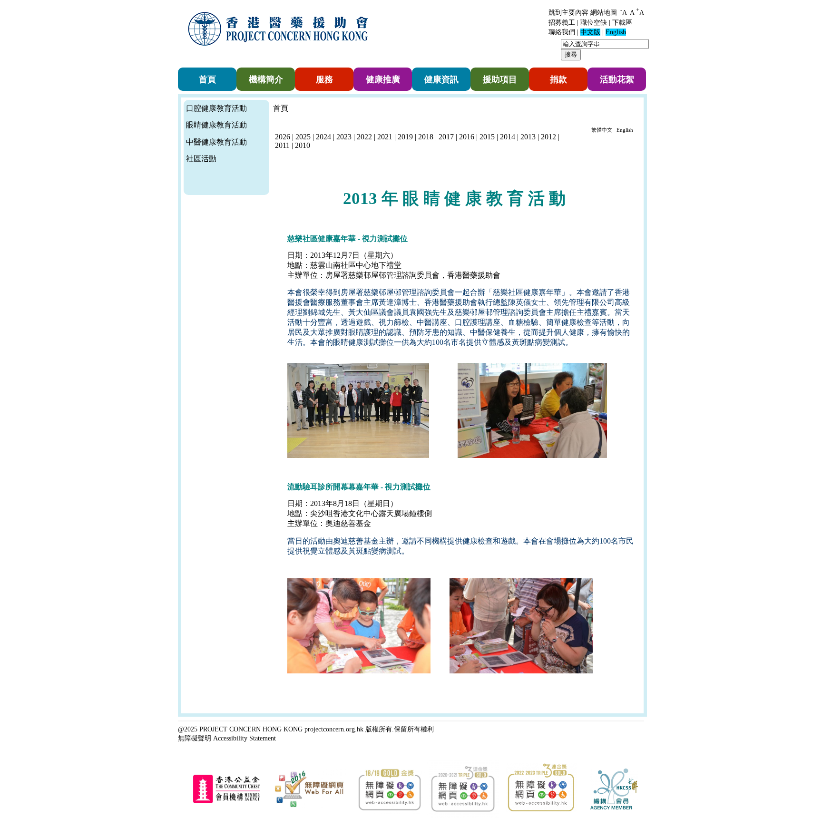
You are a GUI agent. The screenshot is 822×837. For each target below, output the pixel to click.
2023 (344, 137)
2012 (548, 137)
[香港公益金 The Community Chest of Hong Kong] (226, 801)
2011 (282, 145)
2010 (302, 145)
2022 (364, 137)
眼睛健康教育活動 (216, 125)
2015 (488, 137)
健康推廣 (383, 79)
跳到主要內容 (568, 12)
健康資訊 (441, 79)
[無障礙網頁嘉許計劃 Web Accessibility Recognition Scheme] (309, 807)
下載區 (622, 22)
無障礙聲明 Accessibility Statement (227, 738)
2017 (446, 137)
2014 (508, 137)
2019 (405, 137)
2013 (529, 137)
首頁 (207, 79)
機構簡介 (266, 79)
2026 (282, 137)
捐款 (558, 79)
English (624, 130)
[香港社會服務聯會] (614, 807)
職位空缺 (593, 22)
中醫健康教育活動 (216, 142)
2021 (384, 137)
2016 (466, 137)
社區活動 (201, 159)
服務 (324, 79)
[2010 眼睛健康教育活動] (274, 161)
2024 (323, 137)
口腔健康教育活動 (216, 108)
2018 (425, 137)
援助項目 (500, 79)
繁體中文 (601, 130)
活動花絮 (617, 79)
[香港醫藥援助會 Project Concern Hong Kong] (280, 52)
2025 (303, 137)
